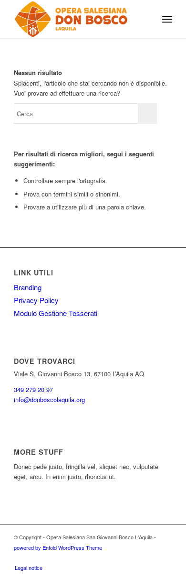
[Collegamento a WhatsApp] (165, 557)
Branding (27, 287)
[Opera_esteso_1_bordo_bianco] (77, 19)
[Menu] (167, 19)
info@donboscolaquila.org (49, 399)
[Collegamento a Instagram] (136, 557)
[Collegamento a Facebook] (151, 557)
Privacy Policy (36, 300)
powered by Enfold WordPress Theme (58, 547)
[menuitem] (146, 19)
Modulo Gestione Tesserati (55, 313)
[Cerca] (146, 19)
